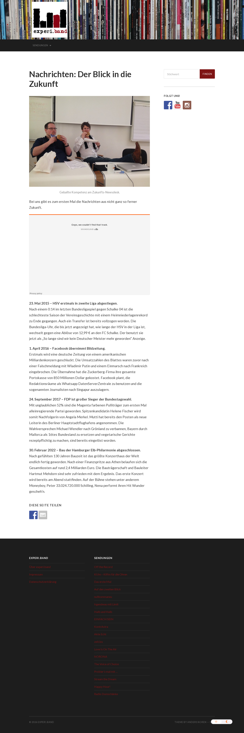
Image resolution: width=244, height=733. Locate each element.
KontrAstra (101, 626)
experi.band (46, 722)
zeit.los (98, 641)
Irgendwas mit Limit (106, 604)
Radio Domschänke (106, 694)
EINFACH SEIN (103, 619)
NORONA (100, 656)
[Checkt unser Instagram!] (187, 105)
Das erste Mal (102, 581)
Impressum (36, 574)
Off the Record (103, 566)
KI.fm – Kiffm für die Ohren (110, 574)
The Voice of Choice (106, 664)
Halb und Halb (103, 611)
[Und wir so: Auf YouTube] (177, 105)
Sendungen (40, 45)
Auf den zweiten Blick (107, 589)
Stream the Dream (105, 679)
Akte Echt (100, 634)
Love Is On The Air (105, 649)
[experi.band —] (49, 22)
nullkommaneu (103, 596)
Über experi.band (40, 566)
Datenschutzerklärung (42, 581)
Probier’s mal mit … (106, 671)
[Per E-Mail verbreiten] (43, 515)
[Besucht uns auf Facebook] (168, 105)
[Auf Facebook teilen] (33, 515)
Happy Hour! (102, 686)
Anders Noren (196, 722)
